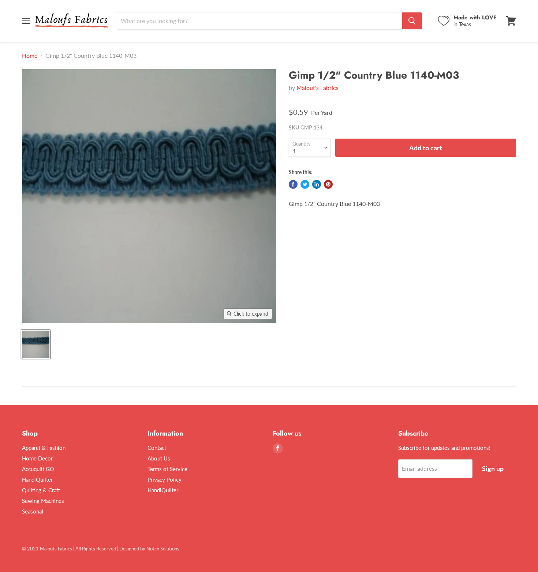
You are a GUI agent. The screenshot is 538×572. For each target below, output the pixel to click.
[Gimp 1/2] (35, 344)
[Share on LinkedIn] (316, 184)
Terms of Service (167, 469)
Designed (129, 549)
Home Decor (37, 458)
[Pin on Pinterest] (328, 184)
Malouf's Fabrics (317, 87)
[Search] (412, 20)
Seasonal (32, 511)
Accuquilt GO (38, 469)
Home (29, 55)
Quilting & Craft (41, 490)
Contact (156, 447)
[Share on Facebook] (293, 184)
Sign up (493, 468)
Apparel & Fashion (44, 447)
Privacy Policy (164, 479)
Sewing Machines (43, 500)
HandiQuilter (37, 479)
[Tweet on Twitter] (304, 184)
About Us (158, 458)
